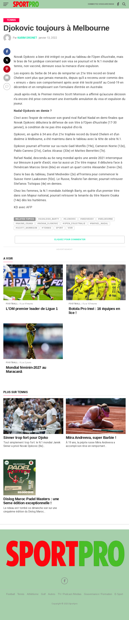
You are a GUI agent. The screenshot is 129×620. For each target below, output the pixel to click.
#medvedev (87, 219)
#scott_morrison (26, 228)
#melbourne (105, 219)
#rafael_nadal (99, 223)
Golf (43, 594)
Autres (51, 594)
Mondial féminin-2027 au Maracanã (26, 370)
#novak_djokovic (47, 223)
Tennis (20, 594)
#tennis (46, 228)
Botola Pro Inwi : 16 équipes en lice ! (94, 311)
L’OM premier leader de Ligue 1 (32, 309)
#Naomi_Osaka (24, 223)
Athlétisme (32, 594)
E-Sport (119, 594)
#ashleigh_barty (48, 219)
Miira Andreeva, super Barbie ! (91, 437)
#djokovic (69, 219)
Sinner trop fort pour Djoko (25, 437)
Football (12, 304)
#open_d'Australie (74, 223)
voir (70, 228)
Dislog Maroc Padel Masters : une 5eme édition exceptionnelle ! (31, 501)
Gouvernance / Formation (98, 594)
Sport (59, 228)
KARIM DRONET (27, 37)
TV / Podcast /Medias (69, 594)
